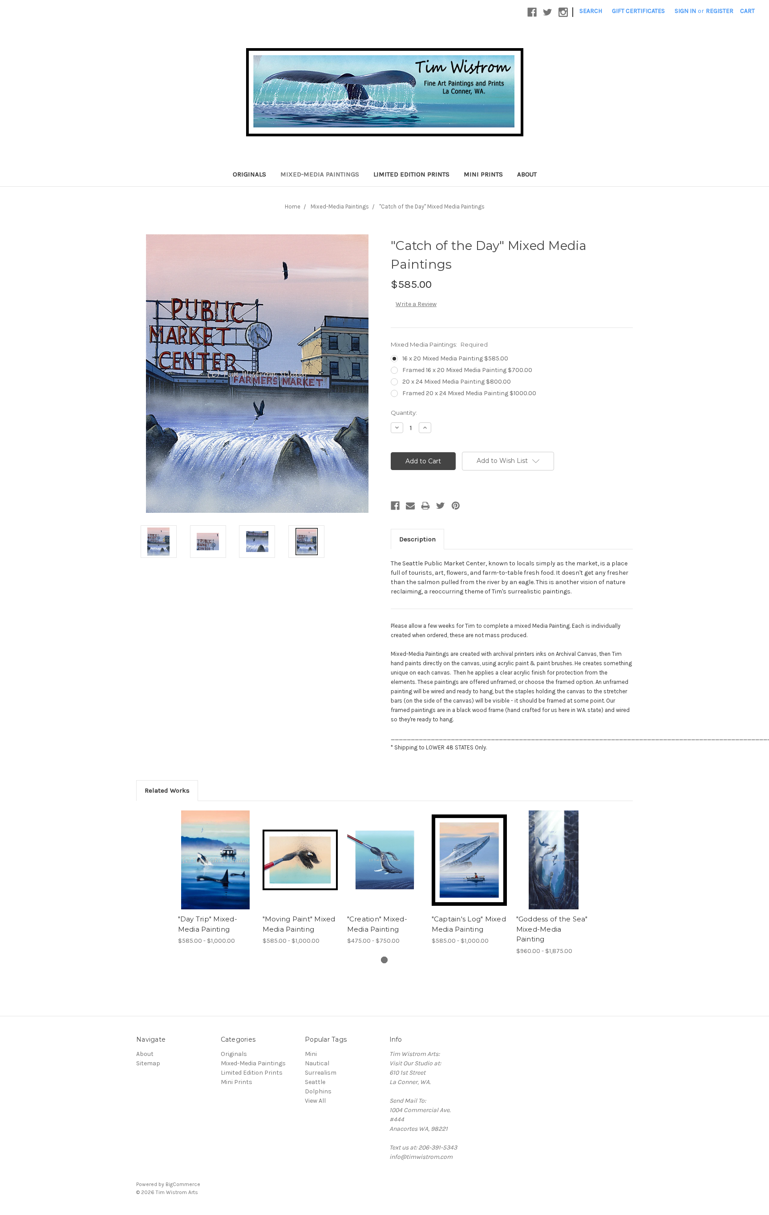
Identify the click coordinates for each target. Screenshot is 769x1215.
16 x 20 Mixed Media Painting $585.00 (455, 358)
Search (590, 11)
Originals (249, 174)
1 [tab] (384, 960)
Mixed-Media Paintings (319, 174)
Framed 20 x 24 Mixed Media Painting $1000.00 (469, 393)
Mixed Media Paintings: (439, 344)
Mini (311, 1054)
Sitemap (148, 1063)
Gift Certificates (638, 11)
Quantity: (404, 412)
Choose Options (215, 867)
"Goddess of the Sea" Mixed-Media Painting (552, 929)
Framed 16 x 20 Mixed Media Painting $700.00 (467, 370)
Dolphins (318, 1091)
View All (315, 1101)
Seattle (315, 1082)
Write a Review (416, 304)
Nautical (317, 1063)
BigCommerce (183, 1184)
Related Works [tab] (167, 790)
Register (719, 11)
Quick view (215, 852)
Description (417, 539)
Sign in (685, 11)
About (527, 174)
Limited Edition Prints (411, 174)
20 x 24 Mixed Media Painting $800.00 (456, 381)
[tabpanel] (215, 878)
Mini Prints (483, 174)
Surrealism (320, 1072)
